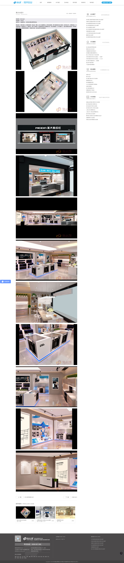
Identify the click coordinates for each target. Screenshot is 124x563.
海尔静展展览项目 (89, 82)
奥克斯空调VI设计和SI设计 (91, 92)
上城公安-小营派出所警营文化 (92, 111)
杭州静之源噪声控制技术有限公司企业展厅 (94, 19)
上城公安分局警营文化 (90, 109)
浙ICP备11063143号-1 (73, 561)
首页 (67, 13)
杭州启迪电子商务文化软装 (91, 106)
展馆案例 (70, 13)
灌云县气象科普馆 (89, 62)
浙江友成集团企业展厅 (90, 27)
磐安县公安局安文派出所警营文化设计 (94, 115)
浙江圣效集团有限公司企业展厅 (92, 25)
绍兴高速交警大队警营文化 (91, 104)
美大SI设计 (88, 76)
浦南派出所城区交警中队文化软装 (93, 102)
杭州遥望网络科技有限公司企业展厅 (93, 23)
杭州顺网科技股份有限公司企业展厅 (93, 37)
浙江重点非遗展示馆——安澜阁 (92, 60)
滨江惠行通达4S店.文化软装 (92, 78)
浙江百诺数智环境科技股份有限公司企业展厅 (95, 29)
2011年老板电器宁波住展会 (91, 84)
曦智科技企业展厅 (89, 35)
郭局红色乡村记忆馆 (90, 49)
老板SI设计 (74, 497)
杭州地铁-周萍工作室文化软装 (92, 107)
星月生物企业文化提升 (90, 113)
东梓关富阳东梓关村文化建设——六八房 (94, 58)
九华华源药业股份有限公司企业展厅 (93, 33)
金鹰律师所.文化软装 (90, 117)
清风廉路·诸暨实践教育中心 (91, 52)
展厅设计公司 (58, 539)
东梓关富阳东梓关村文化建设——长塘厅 (94, 56)
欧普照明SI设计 (89, 80)
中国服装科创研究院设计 (91, 51)
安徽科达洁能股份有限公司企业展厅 (93, 21)
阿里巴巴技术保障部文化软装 (92, 119)
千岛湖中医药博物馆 (90, 64)
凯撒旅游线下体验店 (90, 90)
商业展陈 (74, 13)
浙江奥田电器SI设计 (29, 497)
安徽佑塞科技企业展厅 (90, 31)
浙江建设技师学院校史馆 (91, 47)
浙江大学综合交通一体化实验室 (92, 54)
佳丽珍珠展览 (89, 86)
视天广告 (63, 539)
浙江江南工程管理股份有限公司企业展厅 (98, 549)
